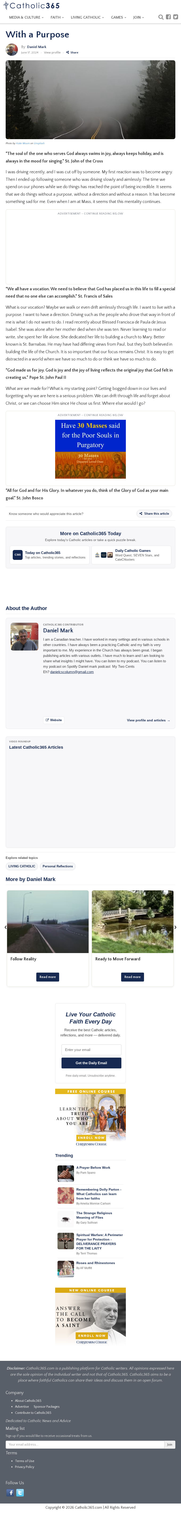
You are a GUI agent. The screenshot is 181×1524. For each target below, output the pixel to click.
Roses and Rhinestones (95, 1263)
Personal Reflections (58, 866)
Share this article (156, 513)
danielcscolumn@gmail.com (72, 672)
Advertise (22, 1407)
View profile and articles (148, 720)
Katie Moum (23, 143)
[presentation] (5, 927)
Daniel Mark (36, 47)
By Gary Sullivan (87, 1222)
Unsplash (39, 143)
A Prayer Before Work (93, 1167)
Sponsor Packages (47, 1407)
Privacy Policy (24, 1467)
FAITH (56, 17)
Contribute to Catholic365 (33, 1413)
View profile (52, 52)
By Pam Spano (85, 1172)
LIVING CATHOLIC (86, 17)
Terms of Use (24, 1461)
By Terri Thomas (86, 1253)
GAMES (117, 17)
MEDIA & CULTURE (25, 17)
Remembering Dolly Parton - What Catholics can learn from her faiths (98, 1194)
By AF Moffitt (84, 1268)
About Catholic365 (28, 1401)
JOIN (137, 17)
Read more (48, 977)
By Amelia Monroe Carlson (93, 1203)
